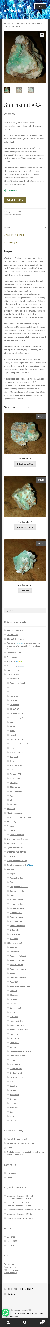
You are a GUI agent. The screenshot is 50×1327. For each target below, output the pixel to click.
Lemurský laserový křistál (20, 1051)
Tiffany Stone (15, 787)
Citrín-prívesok (16, 713)
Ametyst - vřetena (17, 960)
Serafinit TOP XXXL (35, 1209)
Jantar (12, 722)
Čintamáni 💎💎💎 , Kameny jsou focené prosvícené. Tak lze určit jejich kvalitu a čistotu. (24, 646)
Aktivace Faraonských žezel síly (20, 1143)
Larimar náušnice (17, 835)
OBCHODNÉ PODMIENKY (20, 1289)
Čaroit (13, 692)
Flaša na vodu (12, 657)
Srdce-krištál (15, 930)
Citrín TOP (14, 709)
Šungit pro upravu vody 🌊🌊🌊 (20, 865)
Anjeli (12, 874)
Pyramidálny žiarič (15, 848)
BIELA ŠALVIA (12, 635)
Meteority (11, 822)
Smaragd (13, 783)
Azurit (12, 687)
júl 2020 (10, 1245)
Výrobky (10, 869)
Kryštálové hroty (17, 1025)
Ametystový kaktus (18, 969)
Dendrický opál (16, 718)
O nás (9, 1148)
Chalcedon (14, 700)
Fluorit (13, 1012)
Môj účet (8, 1322)
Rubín (12, 1081)
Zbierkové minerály (22, 23)
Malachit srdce (16, 904)
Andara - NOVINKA (15, 630)
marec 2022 (12, 1241)
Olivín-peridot (16, 1068)
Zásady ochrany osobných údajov (18, 1313)
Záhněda (13, 804)
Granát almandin (17, 891)
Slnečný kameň (16, 778)
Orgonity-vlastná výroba (17, 839)
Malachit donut (16, 900)
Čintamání (31, 1214)
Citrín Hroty (15, 999)
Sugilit (12, 1112)
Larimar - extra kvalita (19, 744)
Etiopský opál (15, 1008)
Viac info (25, 590)
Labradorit (14, 1038)
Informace (11, 1173)
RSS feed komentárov (13, 1270)
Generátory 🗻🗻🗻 (15, 666)
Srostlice (11, 856)
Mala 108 (11, 809)
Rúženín (13, 770)
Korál (12, 731)
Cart (38, 1320)
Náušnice (11, 830)
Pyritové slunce (16, 1077)
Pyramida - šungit (17, 908)
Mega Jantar (15, 1064)
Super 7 (13, 1116)
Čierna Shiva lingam (15, 639)
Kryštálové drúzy (17, 1021)
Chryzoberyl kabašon (19, 887)
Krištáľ (13, 735)
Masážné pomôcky (15, 813)
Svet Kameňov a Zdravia (17, 8)
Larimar (13, 1047)
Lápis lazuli (14, 1042)
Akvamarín (14, 679)
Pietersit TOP (16, 765)
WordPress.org (10, 1273)
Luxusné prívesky (14, 674)
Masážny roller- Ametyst (20, 817)
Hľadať (25, 1322)
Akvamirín (14, 947)
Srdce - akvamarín (17, 926)
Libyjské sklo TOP (17, 1055)
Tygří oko (14, 796)
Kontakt (11, 1294)
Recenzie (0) (10, 242)
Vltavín (13, 800)
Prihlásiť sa (9, 1264)
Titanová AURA (16, 791)
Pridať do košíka (15, 200)
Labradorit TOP (16, 739)
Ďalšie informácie (14, 235)
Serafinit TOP (15, 774)
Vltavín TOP (15, 1120)
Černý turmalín (16, 696)
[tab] (25, 227)
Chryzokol (14, 995)
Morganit (14, 757)
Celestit (13, 990)
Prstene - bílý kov (14, 843)
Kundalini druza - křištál (20, 1029)
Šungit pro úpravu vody (17, 861)
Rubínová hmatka (17, 921)
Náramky (11, 826)
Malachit (13, 748)
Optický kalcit (16, 1073)
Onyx (12, 761)
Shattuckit (14, 1094)
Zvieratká (14, 939)
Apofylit (13, 973)
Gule (12, 895)
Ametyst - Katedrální (19, 956)
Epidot (13, 1003)
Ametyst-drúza (16, 964)
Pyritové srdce (16, 913)
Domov (10, 23)
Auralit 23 (14, 982)
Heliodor (14, 1016)
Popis (7, 227)
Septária (13, 1086)
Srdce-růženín (16, 934)
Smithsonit (36, 23)
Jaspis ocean (15, 726)
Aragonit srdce (16, 878)
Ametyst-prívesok (17, 683)
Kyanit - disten (16, 1034)
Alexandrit (14, 951)
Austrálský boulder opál (20, 986)
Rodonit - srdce (16, 917)
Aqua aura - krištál (18, 977)
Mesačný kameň (17, 752)
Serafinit (13, 1090)
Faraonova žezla (14, 653)
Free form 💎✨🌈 (14, 661)
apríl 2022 (11, 1237)
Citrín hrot (14, 705)
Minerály (10, 1177)
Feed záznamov (10, 1267)
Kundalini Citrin (14, 670)
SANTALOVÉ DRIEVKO (16, 852)
